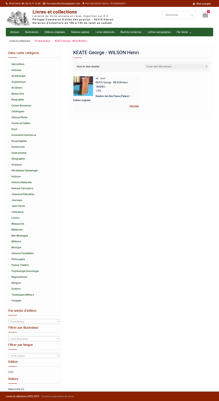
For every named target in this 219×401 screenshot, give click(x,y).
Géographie (18, 158)
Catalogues (17, 111)
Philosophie (18, 259)
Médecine (17, 229)
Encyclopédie (19, 141)
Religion (16, 283)
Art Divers (17, 87)
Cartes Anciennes (21, 105)
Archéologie (18, 76)
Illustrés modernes (130, 32)
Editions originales (54, 32)
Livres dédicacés (104, 32)
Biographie (17, 99)
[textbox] (34, 321)
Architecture (18, 82)
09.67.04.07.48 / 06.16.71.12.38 (24, 3)
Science (16, 288)
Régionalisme (19, 277)
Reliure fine (14, 389)
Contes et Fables (20, 123)
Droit (14, 129)
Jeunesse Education (22, 194)
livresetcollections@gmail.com (63, 3)
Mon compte (203, 3)
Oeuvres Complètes (22, 253)
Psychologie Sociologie (25, 271)
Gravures (16, 164)
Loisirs (15, 217)
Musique (16, 247)
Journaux (16, 200)
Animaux (16, 70)
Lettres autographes (159, 32)
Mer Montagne (19, 235)
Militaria (16, 241)
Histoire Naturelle (21, 182)
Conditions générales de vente (57, 396)
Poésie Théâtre (20, 265)
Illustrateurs (31, 32)
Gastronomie (19, 152)
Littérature (17, 212)
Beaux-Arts (17, 93)
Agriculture (17, 64)
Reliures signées (80, 32)
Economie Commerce (23, 135)
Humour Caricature (22, 188)
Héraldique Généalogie (24, 170)
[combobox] (33, 321)
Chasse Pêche (19, 117)
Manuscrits (17, 223)
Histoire (16, 176)
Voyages (16, 300)
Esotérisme (18, 146)
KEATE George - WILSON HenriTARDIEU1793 (106, 92)
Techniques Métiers (22, 294)
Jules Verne (18, 206)
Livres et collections (55, 12)
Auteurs (14, 32)
